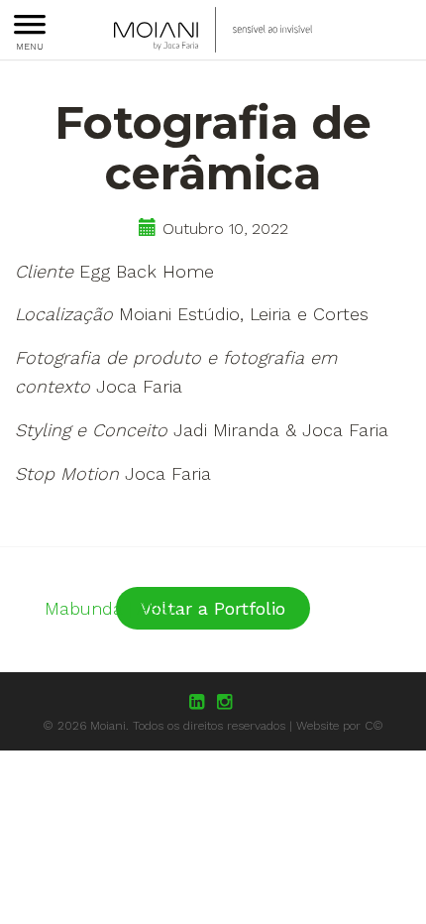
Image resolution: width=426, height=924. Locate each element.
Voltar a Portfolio (213, 608)
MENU (30, 46)
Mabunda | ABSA (112, 608)
